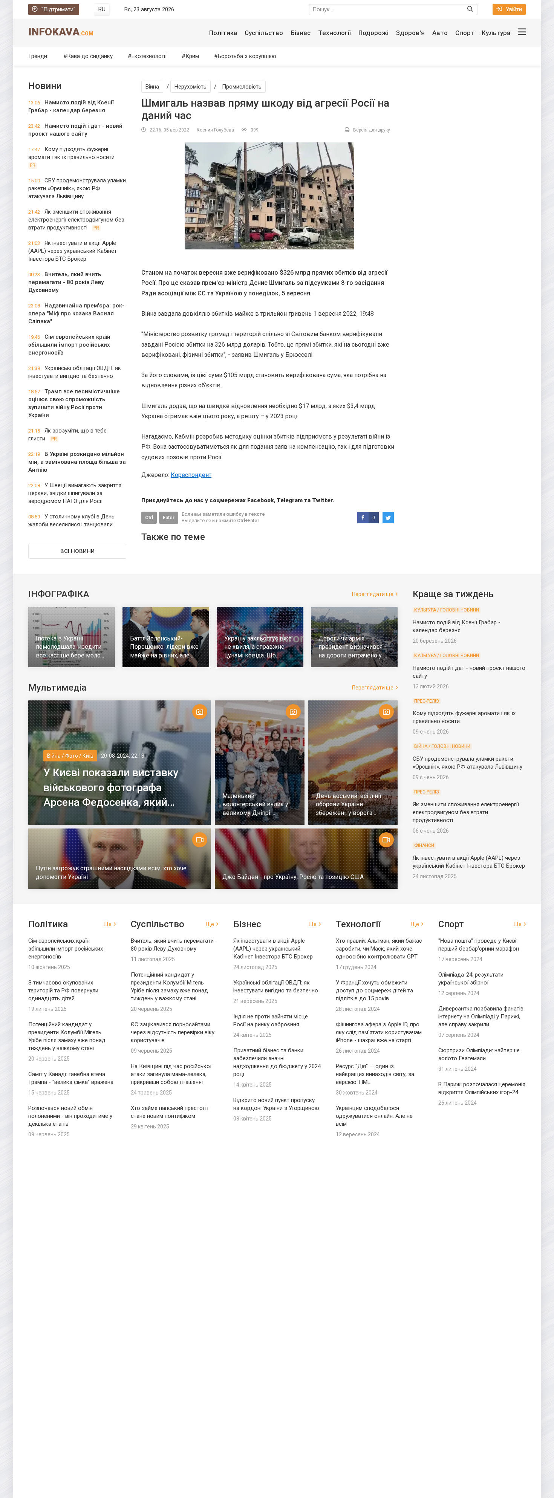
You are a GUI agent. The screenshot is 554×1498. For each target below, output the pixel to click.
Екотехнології (149, 56)
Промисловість (242, 86)
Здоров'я (410, 33)
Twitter (322, 500)
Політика (223, 33)
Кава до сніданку (90, 56)
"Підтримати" (58, 9)
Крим (192, 56)
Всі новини (77, 551)
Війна (152, 86)
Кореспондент (191, 474)
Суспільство (264, 33)
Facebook (260, 500)
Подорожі (373, 33)
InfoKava (60, 32)
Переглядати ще (372, 594)
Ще (108, 924)
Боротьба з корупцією (247, 56)
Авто (440, 33)
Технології (334, 33)
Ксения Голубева (215, 130)
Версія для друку (371, 130)
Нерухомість (190, 86)
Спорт (464, 33)
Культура (496, 33)
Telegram (290, 500)
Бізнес (301, 33)
